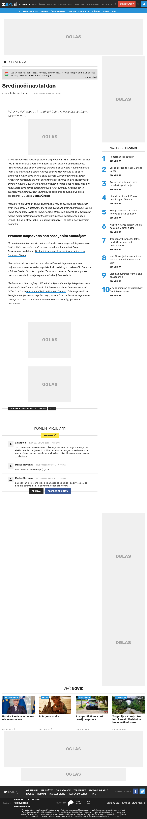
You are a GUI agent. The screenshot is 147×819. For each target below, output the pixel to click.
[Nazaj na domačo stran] (5, 62)
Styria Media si (139, 802)
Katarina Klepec (19, 93)
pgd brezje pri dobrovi (21, 409)
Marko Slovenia (24, 464)
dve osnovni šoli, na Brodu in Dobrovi (46, 291)
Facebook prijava (58, 491)
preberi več (50, 435)
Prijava (36, 491)
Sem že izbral (90, 77)
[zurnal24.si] (9, 4)
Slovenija (17, 62)
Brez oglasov (127, 4)
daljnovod (40, 409)
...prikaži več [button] (21, 456)
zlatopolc (20, 442)
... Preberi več (115, 816)
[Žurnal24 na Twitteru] (142, 791)
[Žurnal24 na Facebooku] (135, 791)
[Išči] (138, 4)
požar (52, 409)
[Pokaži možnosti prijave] (144, 4)
